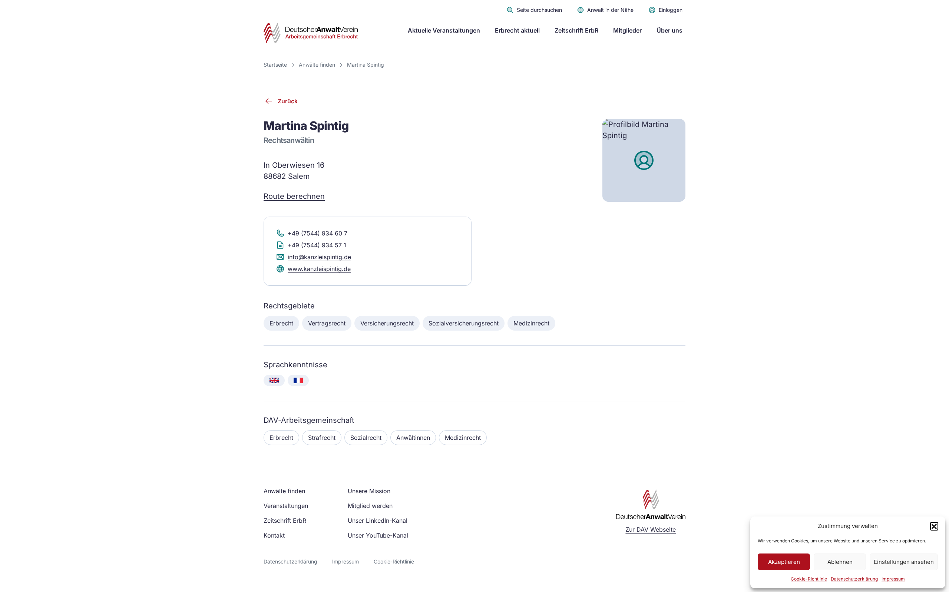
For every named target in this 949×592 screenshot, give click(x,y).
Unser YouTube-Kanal (378, 535)
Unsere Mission (369, 491)
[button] (934, 526)
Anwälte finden (317, 64)
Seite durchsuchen (539, 10)
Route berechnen (294, 196)
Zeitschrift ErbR (576, 30)
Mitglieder (627, 30)
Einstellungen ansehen (904, 561)
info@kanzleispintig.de (319, 257)
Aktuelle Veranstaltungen (444, 30)
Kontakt (274, 535)
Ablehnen (840, 561)
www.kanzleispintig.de (319, 268)
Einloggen (670, 10)
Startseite (275, 64)
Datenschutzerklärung (854, 579)
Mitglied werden (370, 505)
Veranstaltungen (286, 505)
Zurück (288, 101)
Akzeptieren (784, 561)
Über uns (669, 30)
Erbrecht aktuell (517, 30)
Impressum (893, 579)
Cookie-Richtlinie (809, 579)
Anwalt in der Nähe (610, 10)
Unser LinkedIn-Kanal (377, 520)
